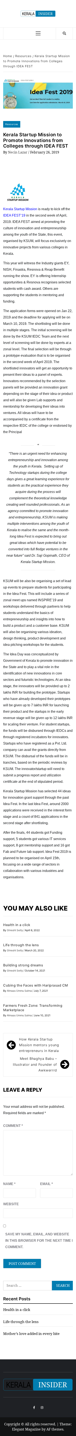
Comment (13, 1126)
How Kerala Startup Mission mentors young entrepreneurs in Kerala (39, 1045)
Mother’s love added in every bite (31, 1333)
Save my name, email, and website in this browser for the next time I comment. (39, 1240)
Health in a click (16, 925)
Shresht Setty (15, 930)
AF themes (54, 1429)
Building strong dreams (23, 965)
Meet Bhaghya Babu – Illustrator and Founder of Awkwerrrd (35, 1064)
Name (9, 1184)
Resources (11, 124)
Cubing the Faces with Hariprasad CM (35, 985)
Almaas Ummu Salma (20, 990)
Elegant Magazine (26, 1429)
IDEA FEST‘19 (14, 215)
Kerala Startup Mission (20, 209)
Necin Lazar (18, 152)
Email (46, 1184)
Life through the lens (21, 945)
